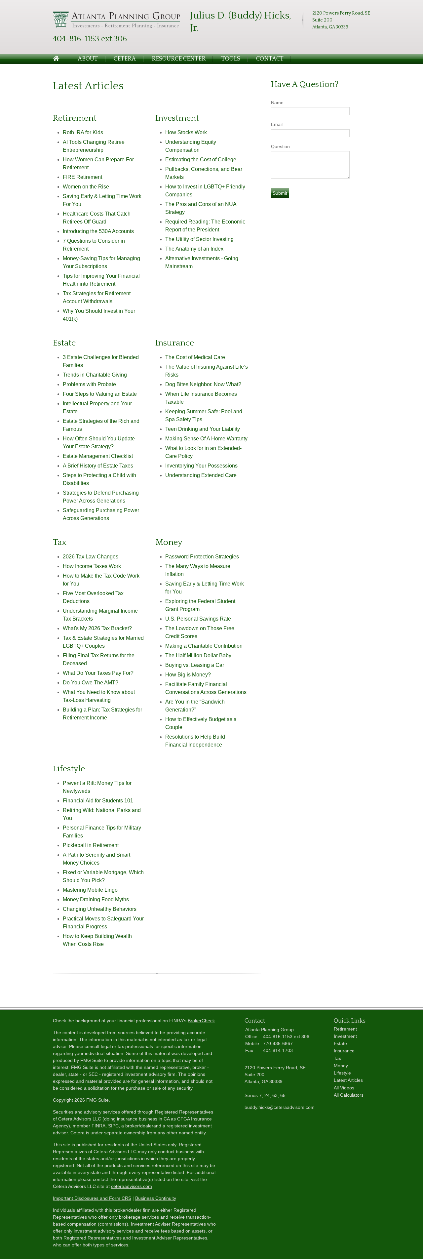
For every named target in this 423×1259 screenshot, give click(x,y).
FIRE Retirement (82, 177)
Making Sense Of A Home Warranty (206, 438)
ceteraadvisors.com (131, 1186)
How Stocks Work (186, 132)
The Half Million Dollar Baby (198, 655)
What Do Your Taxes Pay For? (98, 673)
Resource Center (179, 59)
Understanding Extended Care (201, 475)
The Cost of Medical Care (195, 357)
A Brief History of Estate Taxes (98, 465)
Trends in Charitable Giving (95, 375)
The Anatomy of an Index (194, 249)
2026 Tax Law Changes (90, 556)
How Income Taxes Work (92, 566)
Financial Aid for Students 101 (98, 800)
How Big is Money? (188, 674)
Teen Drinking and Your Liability (202, 429)
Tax (337, 1058)
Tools (230, 59)
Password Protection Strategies (202, 556)
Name (277, 102)
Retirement (345, 1029)
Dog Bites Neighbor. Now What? (203, 384)
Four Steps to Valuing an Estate (100, 394)
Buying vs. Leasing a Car (194, 665)
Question (280, 146)
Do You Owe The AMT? (90, 682)
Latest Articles (348, 1080)
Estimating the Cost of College (200, 159)
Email (277, 124)
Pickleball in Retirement (91, 845)
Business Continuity (155, 1198)
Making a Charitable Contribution (204, 646)
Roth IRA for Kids (83, 132)
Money (341, 1065)
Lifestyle (342, 1073)
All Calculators (349, 1095)
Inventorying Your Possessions (201, 465)
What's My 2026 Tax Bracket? (97, 628)
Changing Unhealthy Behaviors (99, 909)
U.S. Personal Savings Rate (198, 619)
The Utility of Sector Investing (199, 239)
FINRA (98, 1125)
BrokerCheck (201, 1020)
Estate (340, 1043)
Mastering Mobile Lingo (90, 890)
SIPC (113, 1125)
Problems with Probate (89, 384)
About (88, 59)
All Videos (344, 1087)
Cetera (125, 59)
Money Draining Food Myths (96, 899)
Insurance (344, 1050)
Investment (345, 1036)
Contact (270, 59)
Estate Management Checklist (98, 456)
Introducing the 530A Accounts (98, 231)
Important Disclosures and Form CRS (92, 1198)
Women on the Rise (86, 186)
